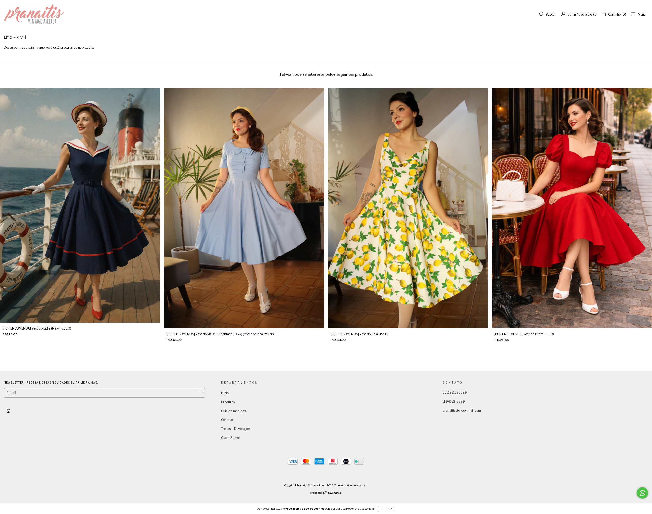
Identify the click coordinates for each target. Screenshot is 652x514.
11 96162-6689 (454, 401)
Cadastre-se (587, 14)
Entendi (386, 508)
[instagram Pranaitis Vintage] (8, 411)
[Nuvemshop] (326, 493)
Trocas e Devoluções (236, 429)
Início (225, 393)
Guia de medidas (233, 411)
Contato (227, 420)
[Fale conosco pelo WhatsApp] (642, 493)
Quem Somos (230, 438)
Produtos (228, 402)
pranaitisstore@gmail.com (462, 410)
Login (572, 14)
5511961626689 (455, 392)
